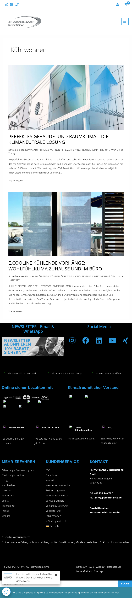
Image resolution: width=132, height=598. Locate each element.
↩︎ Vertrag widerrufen (57, 521)
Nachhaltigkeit (9, 485)
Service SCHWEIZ (55, 500)
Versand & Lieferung (57, 505)
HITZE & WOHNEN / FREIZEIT (56, 149)
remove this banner (109, 592)
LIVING (77, 149)
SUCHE (125, 583)
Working (6, 516)
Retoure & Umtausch (57, 495)
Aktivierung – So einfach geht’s (18, 470)
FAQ (48, 470)
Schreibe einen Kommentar (23, 149)
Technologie (8, 505)
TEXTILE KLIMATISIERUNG (96, 149)
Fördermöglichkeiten (13, 475)
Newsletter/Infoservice (58, 485)
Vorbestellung (53, 510)
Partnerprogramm (55, 490)
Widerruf (100, 566)
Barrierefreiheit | (84, 571)
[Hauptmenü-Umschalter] (125, 21)
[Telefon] (17, 4)
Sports (5, 500)
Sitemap (98, 571)
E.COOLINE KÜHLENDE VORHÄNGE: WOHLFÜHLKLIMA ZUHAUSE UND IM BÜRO (55, 266)
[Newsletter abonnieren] (33, 346)
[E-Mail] (11, 4)
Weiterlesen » (15, 180)
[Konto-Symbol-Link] (117, 4)
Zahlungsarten (53, 516)
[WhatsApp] (6, 4)
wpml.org (41, 592)
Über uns (7, 490)
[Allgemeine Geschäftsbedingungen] (95, 566)
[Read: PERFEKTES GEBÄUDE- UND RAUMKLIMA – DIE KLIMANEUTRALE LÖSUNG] (65, 97)
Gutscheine (52, 475)
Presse (5, 510)
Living (5, 480)
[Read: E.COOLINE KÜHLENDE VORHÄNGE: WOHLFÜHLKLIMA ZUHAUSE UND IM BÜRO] (65, 224)
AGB (91, 566)
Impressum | (82, 566)
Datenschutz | (114, 566)
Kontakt (50, 480)
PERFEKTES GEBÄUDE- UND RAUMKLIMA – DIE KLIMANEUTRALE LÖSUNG (58, 139)
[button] (66, 526)
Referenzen (8, 495)
